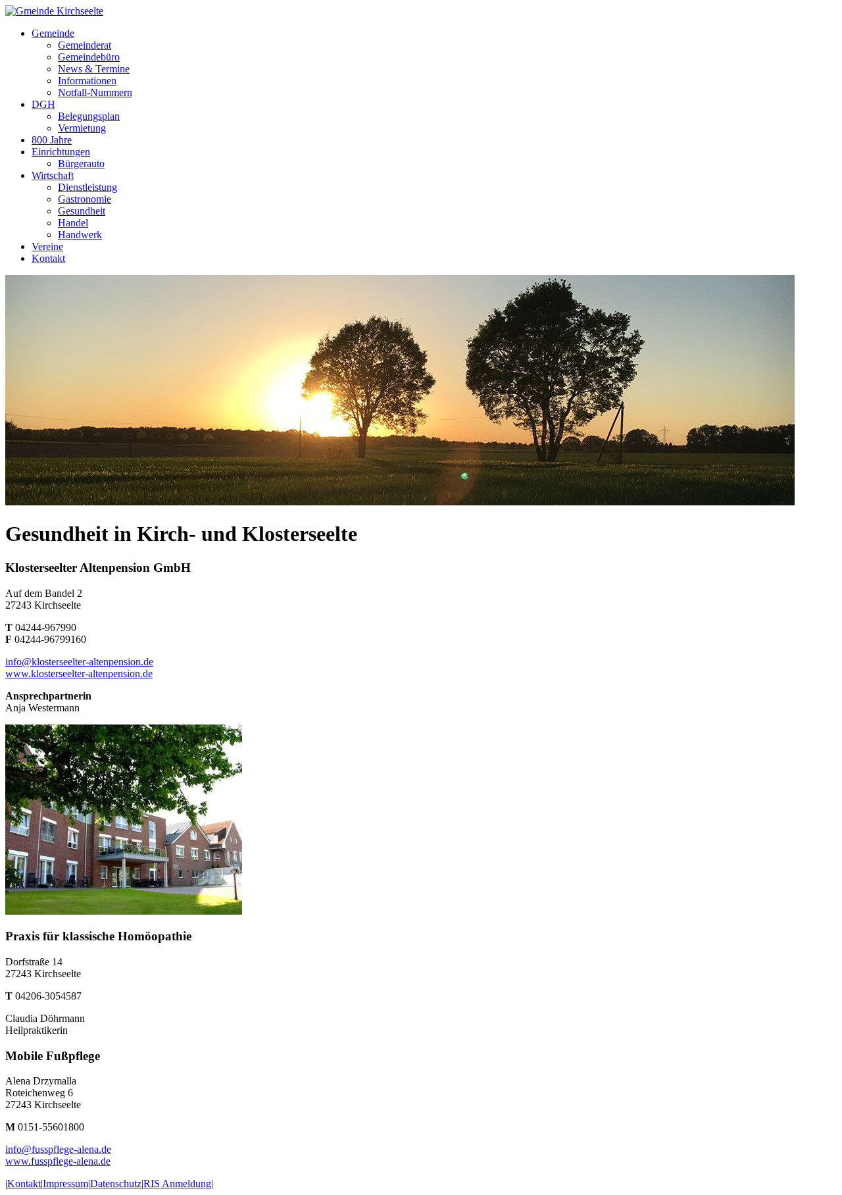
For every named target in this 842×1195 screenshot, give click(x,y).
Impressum (65, 1183)
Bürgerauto (81, 163)
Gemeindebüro (89, 57)
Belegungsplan (89, 116)
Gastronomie (84, 199)
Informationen (87, 80)
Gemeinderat (84, 45)
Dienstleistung (87, 187)
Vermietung (82, 128)
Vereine (47, 246)
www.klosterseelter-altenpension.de (79, 673)
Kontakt (48, 258)
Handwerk (80, 234)
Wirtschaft (53, 175)
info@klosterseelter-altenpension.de (79, 661)
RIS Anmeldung (177, 1183)
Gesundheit (81, 210)
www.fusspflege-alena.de (58, 1161)
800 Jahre (52, 139)
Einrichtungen (61, 151)
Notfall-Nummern (95, 92)
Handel (73, 222)
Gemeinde (53, 33)
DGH (43, 104)
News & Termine (94, 68)
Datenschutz (115, 1183)
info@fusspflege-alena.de (58, 1149)
